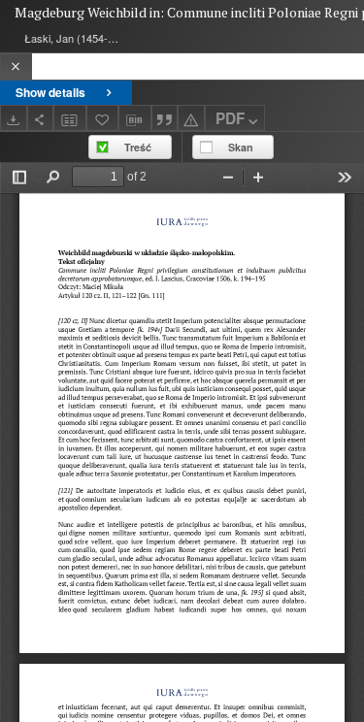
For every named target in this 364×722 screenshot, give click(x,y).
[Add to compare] (69, 118)
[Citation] (165, 118)
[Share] (40, 118)
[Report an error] (191, 118)
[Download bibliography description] (134, 118)
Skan (240, 147)
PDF (230, 118)
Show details (50, 92)
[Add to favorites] (102, 118)
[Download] (13, 118)
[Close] (16, 66)
